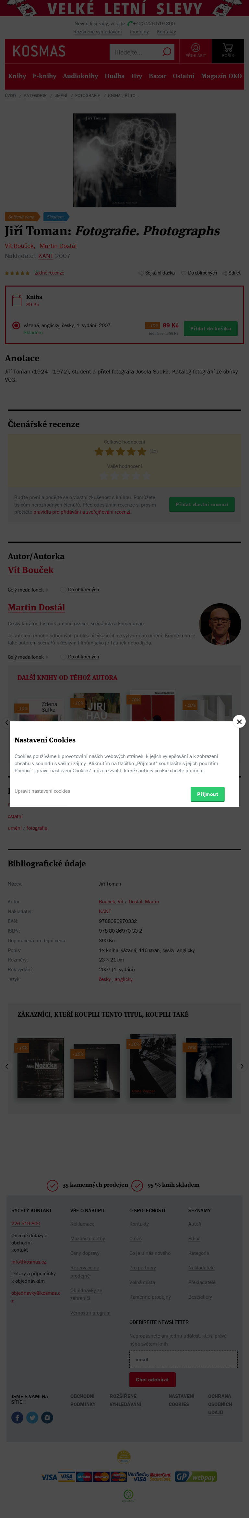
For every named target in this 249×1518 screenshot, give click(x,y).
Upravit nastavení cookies (42, 791)
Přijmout (207, 794)
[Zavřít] (239, 721)
